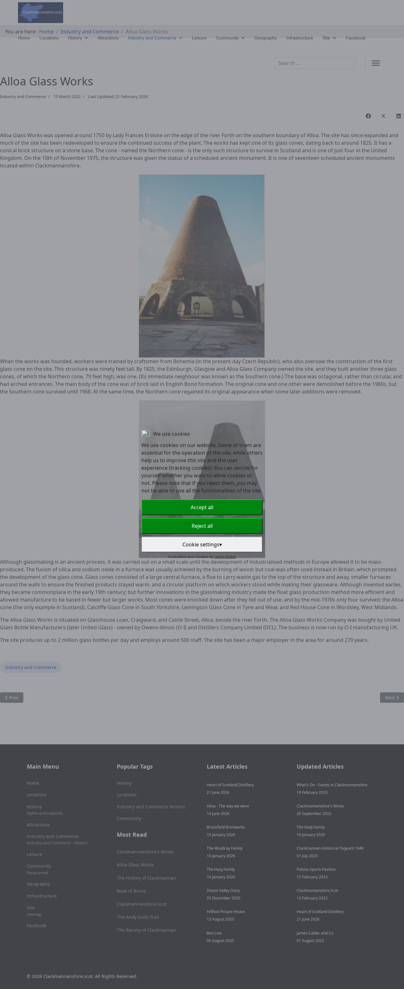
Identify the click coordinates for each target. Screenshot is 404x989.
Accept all (202, 507)
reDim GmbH (225, 556)
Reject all (202, 525)
